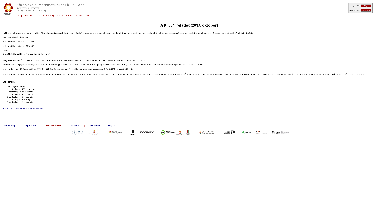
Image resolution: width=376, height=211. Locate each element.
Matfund (69, 15)
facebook (75, 125)
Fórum (60, 15)
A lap (20, 15)
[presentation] (4, 37)
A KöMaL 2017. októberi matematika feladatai (23, 108)
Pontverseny (48, 15)
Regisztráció (366, 10)
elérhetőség (9, 125)
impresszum (30, 125)
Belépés (366, 6)
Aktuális (28, 15)
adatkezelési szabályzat (102, 125)
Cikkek (38, 15)
